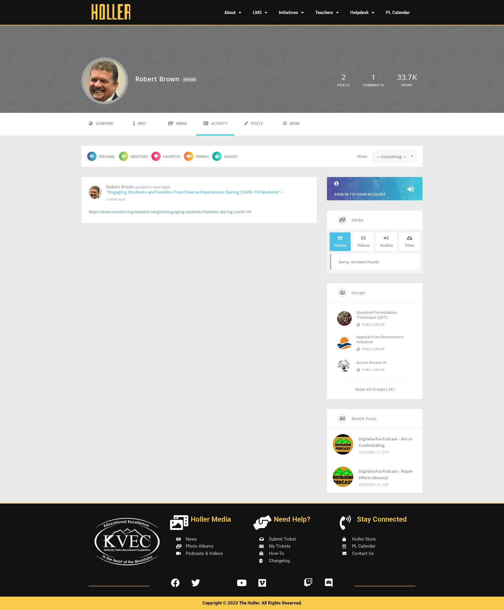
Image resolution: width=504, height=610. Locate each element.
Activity (219, 123)
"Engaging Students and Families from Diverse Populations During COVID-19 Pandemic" (193, 192)
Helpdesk (359, 12)
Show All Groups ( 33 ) (375, 389)
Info (142, 123)
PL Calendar (398, 12)
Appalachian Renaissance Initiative (380, 339)
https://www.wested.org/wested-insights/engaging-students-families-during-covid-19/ (170, 211)
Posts (257, 123)
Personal (107, 156)
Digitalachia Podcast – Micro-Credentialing (386, 442)
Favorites (172, 156)
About (230, 12)
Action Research (371, 362)
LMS (257, 12)
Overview (104, 123)
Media (181, 123)
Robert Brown (120, 187)
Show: (362, 156)
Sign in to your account (360, 194)
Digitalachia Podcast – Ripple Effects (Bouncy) (386, 474)
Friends (202, 156)
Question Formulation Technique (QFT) (376, 315)
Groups (230, 156)
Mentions (139, 156)
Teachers (324, 12)
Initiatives (288, 12)
